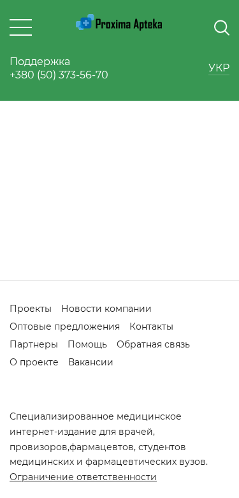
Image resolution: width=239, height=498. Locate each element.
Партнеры (34, 344)
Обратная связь (153, 344)
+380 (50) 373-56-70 (59, 75)
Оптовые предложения (65, 326)
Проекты (31, 308)
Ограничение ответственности (83, 477)
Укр (218, 68)
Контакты (151, 326)
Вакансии (90, 362)
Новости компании (106, 308)
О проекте (34, 362)
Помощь (87, 344)
